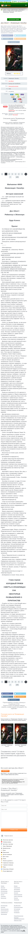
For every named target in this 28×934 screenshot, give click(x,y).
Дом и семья (6, 856)
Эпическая (16, 899)
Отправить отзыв (14, 829)
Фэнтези (16, 898)
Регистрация (23, 1)
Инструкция (15, 114)
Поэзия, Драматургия (7, 871)
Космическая (17, 891)
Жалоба (5, 106)
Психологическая (18, 894)
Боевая (15, 886)
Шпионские (3, 898)
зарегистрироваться (17, 781)
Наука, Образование (7, 846)
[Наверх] (23, 931)
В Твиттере (19, 35)
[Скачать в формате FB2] (12, 97)
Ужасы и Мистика (18, 896)
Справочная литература (8, 862)
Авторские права (14, 19)
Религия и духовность (8, 860)
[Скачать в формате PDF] (20, 102)
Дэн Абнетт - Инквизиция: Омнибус (7, 746)
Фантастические (4, 909)
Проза (4, 850)
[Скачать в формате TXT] (22, 97)
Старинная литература (8, 864)
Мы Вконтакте (14, 42)
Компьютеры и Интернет (8, 869)
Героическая (17, 887)
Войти (15, 1)
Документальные (6, 848)
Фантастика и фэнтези (8, 839)
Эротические (4, 914)
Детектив (3, 887)
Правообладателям (18, 915)
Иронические (4, 889)
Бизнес (4, 858)
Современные (4, 912)
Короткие (3, 907)
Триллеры (3, 896)
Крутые (2, 894)
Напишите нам (12, 110)
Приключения (6, 852)
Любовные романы (7, 842)
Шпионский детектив (13, 86)
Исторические (4, 891)
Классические (4, 892)
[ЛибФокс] (6, 5)
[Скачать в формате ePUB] (17, 97)
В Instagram (6, 38)
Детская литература (7, 854)
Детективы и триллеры (8, 844)
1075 (17, 177)
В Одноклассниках (21, 38)
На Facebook (7, 35)
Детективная (17, 889)
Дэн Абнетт (11, 81)
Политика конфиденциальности (19, 918)
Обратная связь (17, 920)
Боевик (2, 886)
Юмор (4, 867)
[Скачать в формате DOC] (14, 102)
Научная (16, 892)
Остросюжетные (5, 910)
